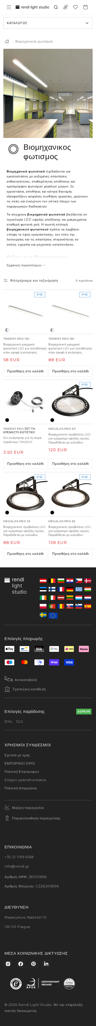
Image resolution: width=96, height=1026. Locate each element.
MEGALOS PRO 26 (16, 521)
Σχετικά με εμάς (17, 755)
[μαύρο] (7, 420)
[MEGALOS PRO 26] (25, 494)
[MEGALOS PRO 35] (70, 494)
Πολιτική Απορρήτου (20, 788)
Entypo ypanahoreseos (25, 780)
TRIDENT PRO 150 (61, 338)
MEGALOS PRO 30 (62, 428)
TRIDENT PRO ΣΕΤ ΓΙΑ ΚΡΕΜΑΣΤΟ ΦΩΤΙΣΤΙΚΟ (19, 430)
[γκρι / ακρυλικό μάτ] (7, 330)
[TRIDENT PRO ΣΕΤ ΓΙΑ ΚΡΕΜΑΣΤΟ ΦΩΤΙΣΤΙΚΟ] (25, 402)
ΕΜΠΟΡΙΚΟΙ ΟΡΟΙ (19, 763)
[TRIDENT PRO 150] (70, 312)
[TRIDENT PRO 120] (25, 312)
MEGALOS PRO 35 (61, 521)
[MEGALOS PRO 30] (70, 402)
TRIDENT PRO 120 (16, 338)
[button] (9, 7)
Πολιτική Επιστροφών (21, 772)
